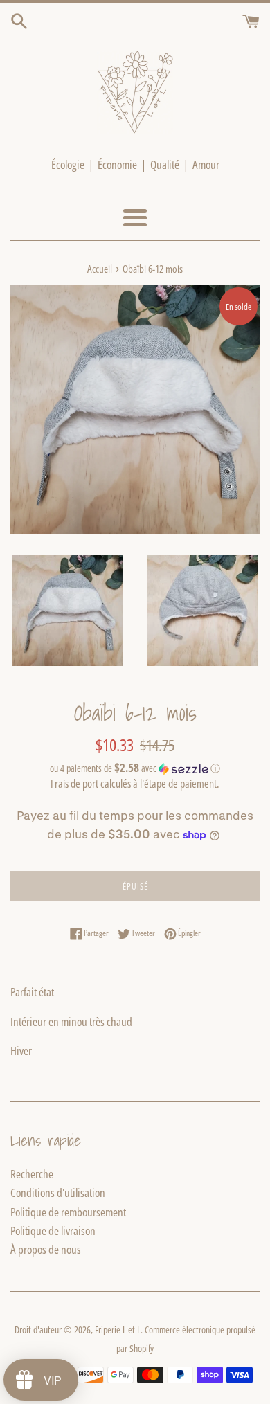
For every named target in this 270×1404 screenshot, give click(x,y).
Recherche (31, 1174)
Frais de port (74, 783)
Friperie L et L (118, 1329)
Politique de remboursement (68, 1212)
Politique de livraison (53, 1231)
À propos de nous (45, 1249)
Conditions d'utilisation (57, 1192)
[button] (135, 768)
